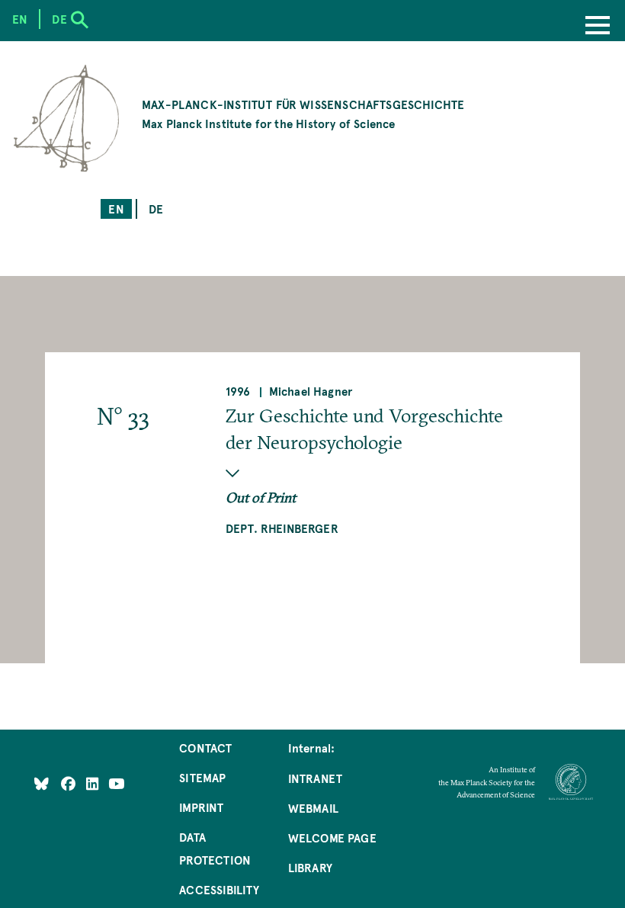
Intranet (315, 778)
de (156, 209)
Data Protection (215, 848)
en (115, 209)
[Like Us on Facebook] (70, 783)
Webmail (313, 808)
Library (310, 867)
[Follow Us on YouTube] (116, 783)
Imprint (201, 807)
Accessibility (219, 889)
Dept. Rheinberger (282, 528)
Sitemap (202, 777)
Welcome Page (332, 837)
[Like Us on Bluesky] (41, 783)
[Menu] (598, 26)
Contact (205, 748)
